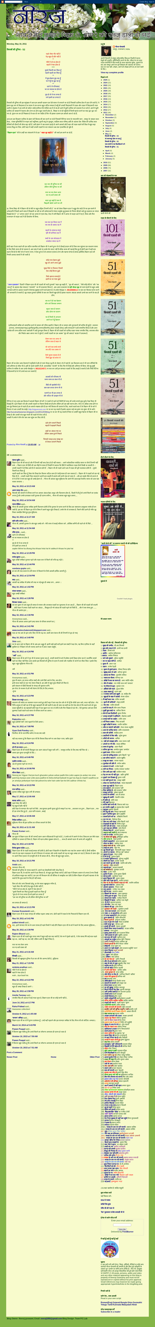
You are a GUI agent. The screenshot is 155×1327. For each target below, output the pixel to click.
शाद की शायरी (109, 1070)
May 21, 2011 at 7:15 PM (23, 963)
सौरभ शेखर (16, 773)
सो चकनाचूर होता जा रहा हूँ (113, 139)
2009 (105, 165)
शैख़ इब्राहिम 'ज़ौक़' (111, 1112)
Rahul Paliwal (18, 1006)
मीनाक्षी (14, 956)
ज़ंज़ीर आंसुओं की (110, 998)
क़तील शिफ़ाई (109, 1103)
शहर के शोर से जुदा (111, 963)
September (110, 123)
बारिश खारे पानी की (109, 804)
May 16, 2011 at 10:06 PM (23, 769)
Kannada (117, 1305)
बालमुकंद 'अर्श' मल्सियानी (113, 1044)
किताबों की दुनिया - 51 (112, 147)
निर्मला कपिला (17, 820)
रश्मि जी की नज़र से (107, 1208)
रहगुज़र (105, 809)
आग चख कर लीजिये (110, 828)
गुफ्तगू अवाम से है (110, 933)
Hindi (134, 1305)
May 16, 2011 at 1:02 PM (23, 587)
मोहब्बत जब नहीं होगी (111, 1153)
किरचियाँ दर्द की (110, 1166)
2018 (105, 94)
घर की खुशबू (109, 987)
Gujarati (116, 1302)
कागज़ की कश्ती (109, 1149)
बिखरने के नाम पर (111, 894)
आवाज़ (104, 655)
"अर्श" (14, 655)
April (107, 151)
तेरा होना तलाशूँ (110, 1101)
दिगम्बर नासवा (17, 602)
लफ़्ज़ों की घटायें (109, 926)
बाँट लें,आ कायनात (111, 961)
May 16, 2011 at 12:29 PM (23, 553)
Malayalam (126, 1305)
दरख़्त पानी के (108, 792)
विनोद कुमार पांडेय (18, 848)
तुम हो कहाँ (108, 1107)
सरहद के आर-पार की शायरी (116, 1127)
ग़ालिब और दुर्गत (109, 1155)
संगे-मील (107, 904)
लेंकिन (108, 957)
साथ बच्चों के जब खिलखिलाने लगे (115, 144)
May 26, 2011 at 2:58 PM (23, 991)
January (108, 159)
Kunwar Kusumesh (21, 911)
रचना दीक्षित (16, 504)
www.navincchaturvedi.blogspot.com (29, 630)
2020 (105, 91)
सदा (13, 580)
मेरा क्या (106, 705)
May (107, 134)
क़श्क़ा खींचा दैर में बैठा (112, 1140)
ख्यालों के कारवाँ (110, 983)
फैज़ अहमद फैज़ (110, 1099)
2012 (105, 110)
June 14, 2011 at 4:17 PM (23, 1003)
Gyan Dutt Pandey (20, 730)
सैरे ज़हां (106, 802)
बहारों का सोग (109, 1170)
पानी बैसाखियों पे (110, 1053)
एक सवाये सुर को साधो (111, 863)
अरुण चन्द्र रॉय (17, 490)
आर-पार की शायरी (116, 1157)
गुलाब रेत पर (108, 1173)
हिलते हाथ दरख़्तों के (112, 1142)
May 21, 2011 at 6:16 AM (23, 952)
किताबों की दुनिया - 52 (112, 141)
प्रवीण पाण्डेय (17, 761)
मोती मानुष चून (109, 924)
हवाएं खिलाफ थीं (109, 878)
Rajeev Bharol (18, 934)
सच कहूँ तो (107, 788)
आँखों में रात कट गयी (112, 1175)
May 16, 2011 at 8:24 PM (23, 743)
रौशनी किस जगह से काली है (113, 928)
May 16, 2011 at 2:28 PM (23, 598)
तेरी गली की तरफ (109, 826)
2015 (105, 102)
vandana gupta (19, 568)
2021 (105, 88)
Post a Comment (14, 1052)
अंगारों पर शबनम (109, 852)
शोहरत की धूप (109, 907)
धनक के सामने (109, 1179)
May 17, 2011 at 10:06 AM (23, 816)
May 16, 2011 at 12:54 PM (23, 576)
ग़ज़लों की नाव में (110, 1003)
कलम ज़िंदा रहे (109, 1035)
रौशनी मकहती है (108, 841)
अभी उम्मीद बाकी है (111, 992)
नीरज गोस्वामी (120, 47)
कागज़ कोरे (107, 876)
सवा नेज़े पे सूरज (110, 1144)
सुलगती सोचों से (108, 885)
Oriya (130, 1302)
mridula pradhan (19, 967)
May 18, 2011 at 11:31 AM (23, 827)
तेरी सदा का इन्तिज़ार (112, 1133)
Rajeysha (16, 719)
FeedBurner (127, 1232)
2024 (105, 83)
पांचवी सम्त (108, 994)
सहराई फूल (107, 867)
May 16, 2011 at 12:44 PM (23, 564)
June (107, 131)
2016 (105, 99)
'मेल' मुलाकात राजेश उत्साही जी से (112, 1212)
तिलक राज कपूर (17, 700)
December (109, 115)
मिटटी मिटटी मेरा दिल (112, 989)
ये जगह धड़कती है (110, 915)
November (109, 117)
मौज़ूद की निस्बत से (110, 1151)
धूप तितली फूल (108, 850)
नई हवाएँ (107, 1181)
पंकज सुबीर (16, 460)
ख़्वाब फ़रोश (108, 1116)
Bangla (123, 1302)
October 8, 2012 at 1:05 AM (24, 1014)
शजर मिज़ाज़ (109, 950)
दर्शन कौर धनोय (17, 521)
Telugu (104, 1305)
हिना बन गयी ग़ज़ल (109, 822)
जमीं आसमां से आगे (111, 935)
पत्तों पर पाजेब (108, 835)
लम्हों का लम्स (108, 848)
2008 (105, 168)
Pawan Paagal (18, 1029)
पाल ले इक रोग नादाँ (111, 922)
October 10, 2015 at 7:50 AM (25, 1036)
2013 (105, 107)
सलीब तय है (109, 966)
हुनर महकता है (109, 918)
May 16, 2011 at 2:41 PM (23, 626)
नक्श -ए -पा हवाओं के (112, 913)
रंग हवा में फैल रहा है (111, 1037)
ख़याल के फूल (108, 854)
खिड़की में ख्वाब (110, 900)
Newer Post (12, 1057)
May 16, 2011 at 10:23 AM (23, 486)
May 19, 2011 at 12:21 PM (23, 907)
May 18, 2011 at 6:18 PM (23, 844)
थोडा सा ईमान (108, 843)
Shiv (14, 641)
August (108, 126)
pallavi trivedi (18, 922)
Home (53, 1057)
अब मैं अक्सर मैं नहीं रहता (113, 1085)
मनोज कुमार (16, 557)
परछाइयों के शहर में (109, 824)
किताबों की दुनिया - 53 (112, 136)
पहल (105, 872)
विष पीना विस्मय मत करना (113, 1077)
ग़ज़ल (104, 651)
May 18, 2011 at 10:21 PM (23, 861)
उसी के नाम (108, 1064)
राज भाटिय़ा (16, 789)
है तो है (107, 902)
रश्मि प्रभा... (16, 532)
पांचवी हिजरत (109, 996)
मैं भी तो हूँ (106, 856)
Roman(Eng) (106, 1302)
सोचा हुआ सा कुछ (111, 896)
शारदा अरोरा (16, 800)
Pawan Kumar (18, 831)
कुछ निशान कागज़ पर (111, 1164)
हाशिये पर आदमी (109, 1177)
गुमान (108, 955)
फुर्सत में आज (107, 874)
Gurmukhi (137, 1302)
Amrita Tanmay (19, 995)
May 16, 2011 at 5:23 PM (23, 696)
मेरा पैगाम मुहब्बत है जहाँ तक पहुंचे (116, 1118)
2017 (105, 96)
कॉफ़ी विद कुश (106, 1204)
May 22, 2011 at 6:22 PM (23, 980)
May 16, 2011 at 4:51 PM (23, 674)
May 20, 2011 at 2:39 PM (23, 930)
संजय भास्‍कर (17, 591)
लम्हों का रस (109, 1147)
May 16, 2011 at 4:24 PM (23, 652)
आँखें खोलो (108, 981)
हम (105, 979)
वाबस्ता (106, 931)
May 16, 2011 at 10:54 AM (23, 500)
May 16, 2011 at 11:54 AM (23, 528)
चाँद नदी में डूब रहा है (110, 880)
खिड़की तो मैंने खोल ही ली (113, 1046)
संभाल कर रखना (110, 898)
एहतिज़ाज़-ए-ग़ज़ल (111, 1029)
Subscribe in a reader (110, 1312)
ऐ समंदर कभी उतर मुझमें (112, 694)
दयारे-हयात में (109, 1031)
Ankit (14, 865)
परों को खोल (109, 968)
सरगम (107, 1120)
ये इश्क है (108, 1123)
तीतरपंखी (108, 952)
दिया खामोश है (108, 790)
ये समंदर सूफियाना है (110, 859)
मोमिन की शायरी (110, 1109)
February (109, 156)
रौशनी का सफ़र (108, 861)
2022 (105, 85)
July (107, 128)
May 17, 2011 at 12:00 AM (23, 796)
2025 (105, 80)
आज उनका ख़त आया (111, 1168)
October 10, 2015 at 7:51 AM (25, 1048)
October (108, 120)
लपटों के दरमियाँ (108, 795)
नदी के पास (107, 891)
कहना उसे (108, 1068)
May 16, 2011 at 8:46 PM (23, 757)
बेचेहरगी (107, 946)
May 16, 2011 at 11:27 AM (23, 517)
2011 (105, 113)
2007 (105, 171)
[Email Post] (38, 445)
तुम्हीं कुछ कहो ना (109, 710)
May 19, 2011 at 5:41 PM (23, 918)
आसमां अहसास (108, 887)
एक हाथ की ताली (110, 937)
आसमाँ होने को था (109, 816)
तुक (106, 1131)
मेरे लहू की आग (108, 812)
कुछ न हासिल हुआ (109, 814)
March (108, 153)
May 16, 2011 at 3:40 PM (23, 638)
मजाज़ (107, 1125)
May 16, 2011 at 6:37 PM (23, 715)
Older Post (95, 1057)
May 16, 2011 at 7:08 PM (23, 726)
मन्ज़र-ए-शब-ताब (110, 1105)
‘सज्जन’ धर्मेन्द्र (17, 1018)
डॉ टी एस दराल (17, 747)
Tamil (110, 1305)
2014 (105, 104)
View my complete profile (112, 72)
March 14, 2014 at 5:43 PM (24, 1025)
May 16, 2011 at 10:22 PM (23, 785)
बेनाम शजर (108, 985)
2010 (105, 162)
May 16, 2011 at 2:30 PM (23, 615)
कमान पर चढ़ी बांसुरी (112, 948)
